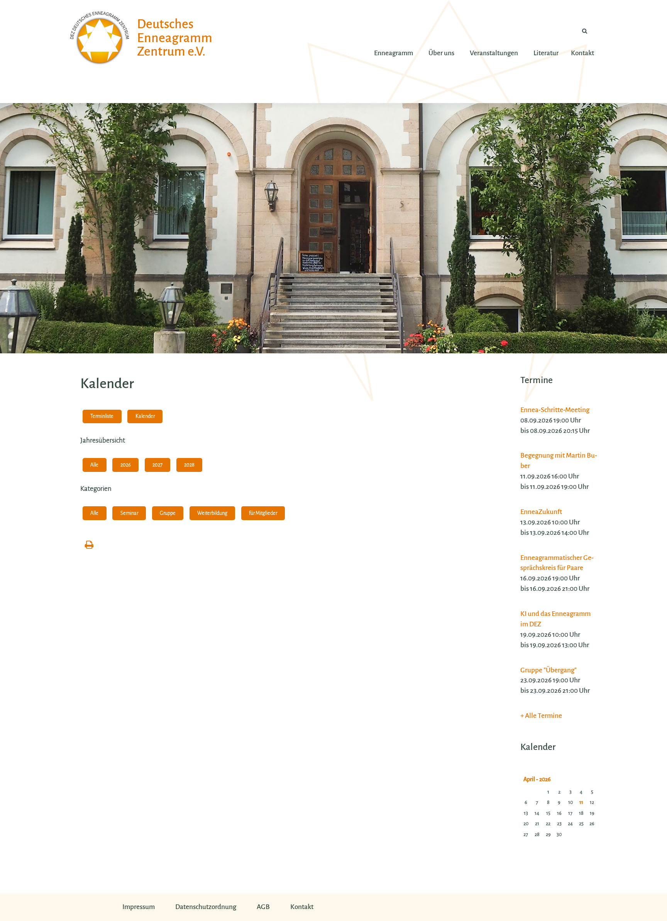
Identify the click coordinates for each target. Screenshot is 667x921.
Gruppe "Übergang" (548, 670)
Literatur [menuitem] (546, 53)
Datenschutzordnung (205, 907)
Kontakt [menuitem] (582, 53)
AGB (263, 907)
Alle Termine (543, 715)
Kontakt (301, 907)
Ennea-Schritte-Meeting (554, 410)
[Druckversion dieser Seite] (89, 545)
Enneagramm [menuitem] (393, 53)
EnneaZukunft (541, 512)
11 (581, 802)
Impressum (138, 907)
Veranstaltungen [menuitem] (494, 53)
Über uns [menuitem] (441, 53)
